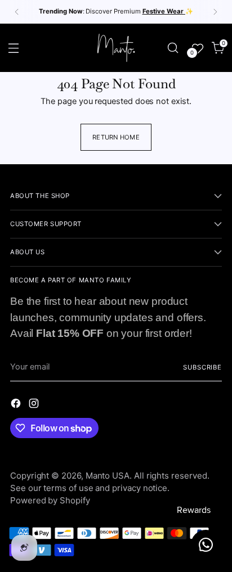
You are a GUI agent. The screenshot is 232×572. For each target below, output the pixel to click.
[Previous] (17, 12)
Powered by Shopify (50, 500)
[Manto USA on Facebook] (17, 406)
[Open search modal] (172, 47)
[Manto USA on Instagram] (35, 406)
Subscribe (202, 367)
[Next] (215, 12)
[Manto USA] (116, 47)
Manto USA (108, 475)
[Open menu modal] (13, 47)
